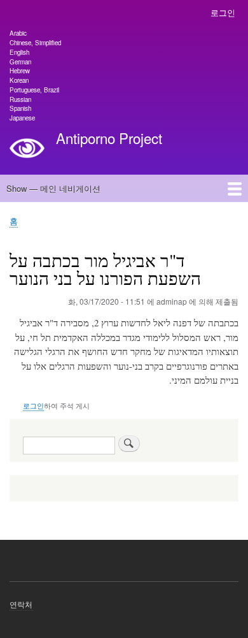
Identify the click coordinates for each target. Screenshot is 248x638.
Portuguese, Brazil (34, 89)
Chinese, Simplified (35, 42)
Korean (19, 80)
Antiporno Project (109, 137)
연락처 (21, 603)
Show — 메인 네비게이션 (53, 188)
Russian (20, 99)
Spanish (20, 108)
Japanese (22, 117)
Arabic (18, 33)
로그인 (222, 12)
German (20, 61)
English (19, 52)
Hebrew (20, 70)
